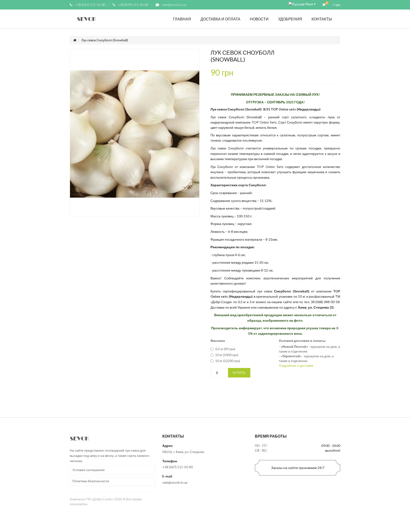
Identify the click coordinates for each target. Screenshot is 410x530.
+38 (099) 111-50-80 (133, 5)
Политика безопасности (90, 481)
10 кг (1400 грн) (226, 355)
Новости (259, 19)
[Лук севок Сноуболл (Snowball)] (134, 134)
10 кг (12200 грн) (227, 361)
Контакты (322, 19)
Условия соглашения (88, 470)
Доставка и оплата (220, 19)
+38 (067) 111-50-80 (90, 5)
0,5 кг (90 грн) (225, 349)
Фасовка (217, 341)
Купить (239, 372)
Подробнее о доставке (296, 365)
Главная (182, 19)
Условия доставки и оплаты (302, 341)
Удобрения (290, 19)
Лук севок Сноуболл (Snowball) (104, 40)
